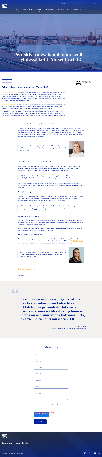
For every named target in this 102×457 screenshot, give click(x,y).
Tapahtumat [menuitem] (49, 9)
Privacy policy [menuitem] (12, 453)
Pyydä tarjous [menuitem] (65, 3)
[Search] (89, 3)
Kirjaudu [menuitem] (77, 3)
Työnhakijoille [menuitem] (39, 9)
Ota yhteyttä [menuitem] (77, 9)
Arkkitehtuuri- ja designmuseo (11, 92)
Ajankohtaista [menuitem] (60, 9)
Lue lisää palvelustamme (27, 269)
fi (94, 3)
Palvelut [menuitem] (18, 9)
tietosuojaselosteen (53, 404)
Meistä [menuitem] (68, 9)
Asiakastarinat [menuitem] (27, 9)
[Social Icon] (85, 453)
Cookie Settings (20, 453)
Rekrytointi (21, 276)
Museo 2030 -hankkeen (9, 104)
